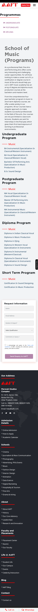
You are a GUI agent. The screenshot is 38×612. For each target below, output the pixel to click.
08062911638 (13, 403)
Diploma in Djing (11, 241)
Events (5, 569)
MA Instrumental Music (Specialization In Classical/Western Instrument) (20, 212)
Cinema (6, 452)
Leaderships (8, 520)
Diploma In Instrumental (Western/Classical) (15, 253)
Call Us (10, 610)
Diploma (9, 32)
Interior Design (9, 473)
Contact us (7, 600)
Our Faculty (7, 547)
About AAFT (7, 509)
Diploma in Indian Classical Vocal (19, 233)
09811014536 (6, 405)
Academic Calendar (10, 437)
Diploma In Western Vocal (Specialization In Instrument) (17, 246)
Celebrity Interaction (11, 573)
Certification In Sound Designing (18, 283)
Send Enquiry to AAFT (19, 356)
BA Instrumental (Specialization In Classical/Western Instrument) (19, 149)
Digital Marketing (10, 484)
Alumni (5, 544)
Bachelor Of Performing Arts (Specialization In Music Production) (17, 165)
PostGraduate (12, 27)
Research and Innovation (13, 523)
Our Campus (8, 565)
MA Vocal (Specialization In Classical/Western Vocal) (16, 194)
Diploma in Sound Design (15, 265)
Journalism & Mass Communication (17, 455)
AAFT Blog (7, 587)
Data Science (8, 480)
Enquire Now (36, 264)
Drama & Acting (9, 494)
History (6, 513)
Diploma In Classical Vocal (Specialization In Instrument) (17, 259)
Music (5, 466)
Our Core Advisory (10, 516)
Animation (7, 477)
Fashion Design (9, 470)
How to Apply (8, 434)
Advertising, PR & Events (12, 462)
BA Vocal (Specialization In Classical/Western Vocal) (16, 156)
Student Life (7, 562)
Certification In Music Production (19, 287)
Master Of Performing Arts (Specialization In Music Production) (16, 203)
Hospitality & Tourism (11, 487)
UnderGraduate (12, 23)
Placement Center (10, 540)
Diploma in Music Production (17, 237)
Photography (8, 459)
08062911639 (24, 403)
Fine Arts (6, 491)
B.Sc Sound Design (12, 171)
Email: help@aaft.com (9, 409)
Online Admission (10, 430)
